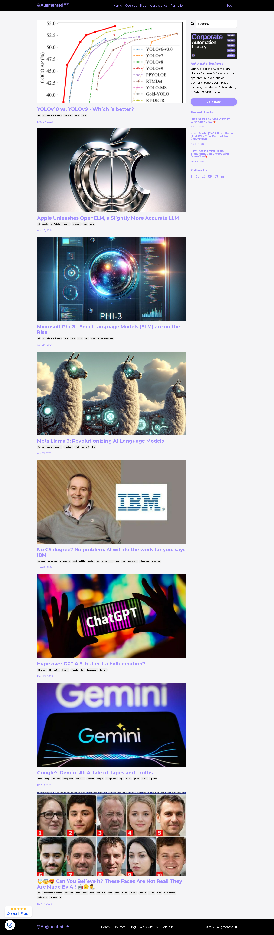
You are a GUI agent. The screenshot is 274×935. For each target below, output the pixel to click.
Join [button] (174, 502)
